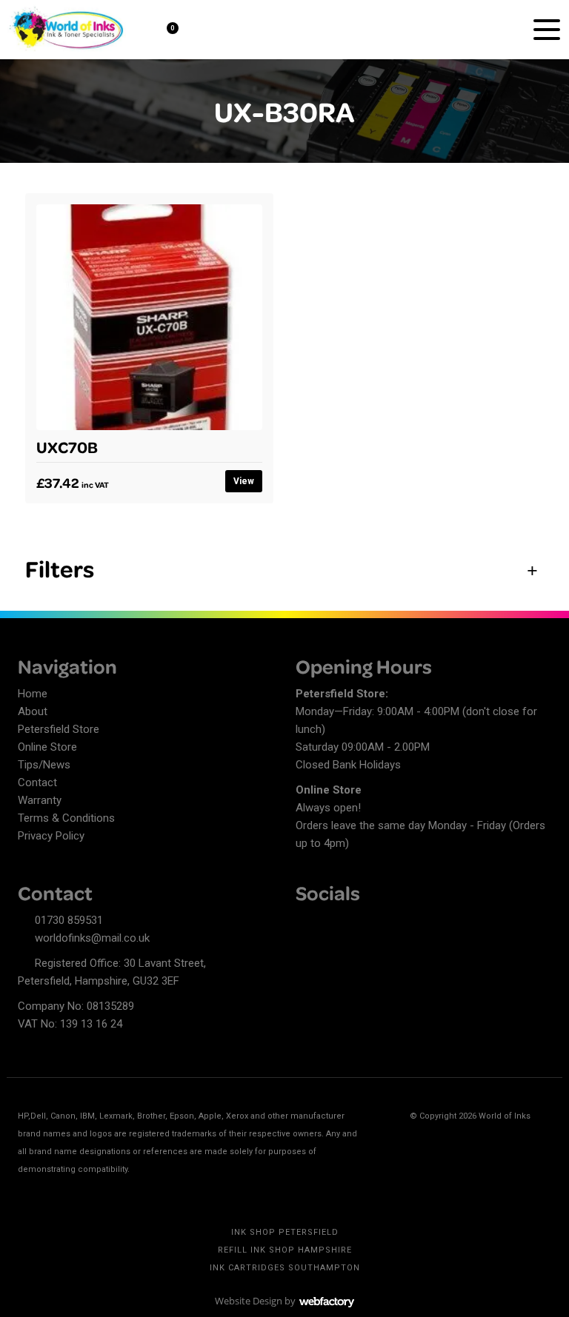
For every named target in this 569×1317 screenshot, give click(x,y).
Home (32, 693)
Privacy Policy (51, 835)
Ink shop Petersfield (285, 1232)
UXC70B (67, 446)
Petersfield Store (58, 729)
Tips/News (44, 764)
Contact (37, 782)
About (32, 711)
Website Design (248, 1300)
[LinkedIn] (333, 922)
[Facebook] (307, 922)
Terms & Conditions (66, 818)
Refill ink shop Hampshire (285, 1250)
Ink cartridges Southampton (285, 1268)
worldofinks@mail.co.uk (92, 938)
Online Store (47, 747)
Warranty (39, 800)
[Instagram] (358, 922)
